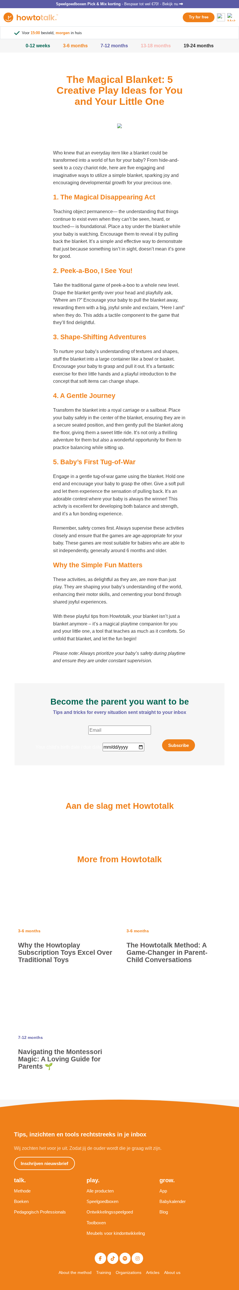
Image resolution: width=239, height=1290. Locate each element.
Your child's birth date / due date (68, 747)
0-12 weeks (38, 45)
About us (172, 1272)
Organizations (128, 1272)
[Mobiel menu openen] (231, 17)
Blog (163, 1211)
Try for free (198, 17)
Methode (22, 1190)
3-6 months (75, 45)
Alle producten (100, 1190)
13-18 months (156, 45)
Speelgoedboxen (102, 1201)
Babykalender (172, 1201)
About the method (75, 1272)
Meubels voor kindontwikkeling (116, 1233)
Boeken (21, 1201)
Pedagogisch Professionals (40, 1211)
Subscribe (178, 745)
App (163, 1190)
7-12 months (114, 45)
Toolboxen (96, 1222)
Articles (152, 1272)
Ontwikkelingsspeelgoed (110, 1211)
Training (103, 1272)
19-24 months (199, 45)
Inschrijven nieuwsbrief (44, 1163)
